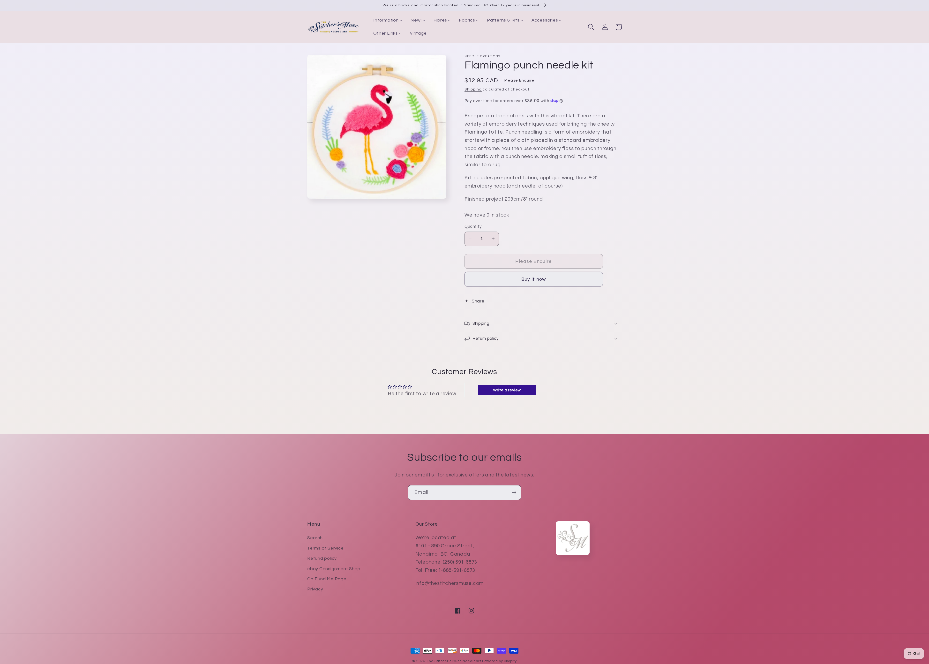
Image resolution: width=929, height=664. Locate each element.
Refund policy (322, 558)
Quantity (472, 226)
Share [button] (478, 301)
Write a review (507, 390)
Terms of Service (325, 548)
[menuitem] (387, 20)
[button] (591, 27)
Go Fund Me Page (326, 579)
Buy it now (533, 279)
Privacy (315, 589)
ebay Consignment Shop (333, 568)
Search (315, 538)
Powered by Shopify (499, 661)
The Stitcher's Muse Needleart (454, 661)
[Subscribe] (514, 492)
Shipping (473, 89)
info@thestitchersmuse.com (449, 583)
